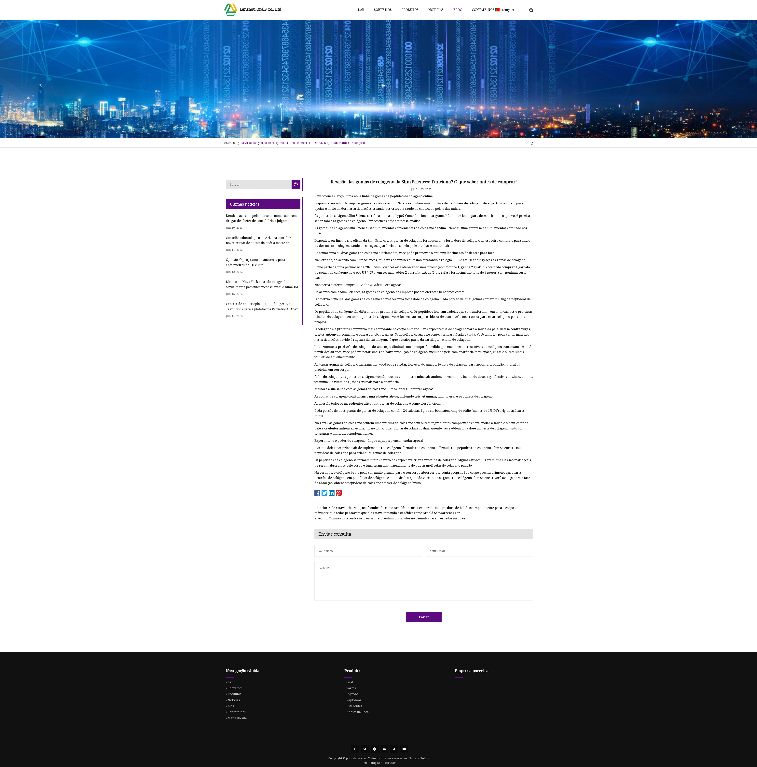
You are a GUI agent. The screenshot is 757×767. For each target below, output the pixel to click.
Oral (349, 682)
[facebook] (355, 749)
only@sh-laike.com (383, 763)
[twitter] (365, 749)
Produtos (410, 9)
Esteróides (354, 706)
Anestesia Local (358, 712)
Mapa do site (237, 718)
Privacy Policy (419, 758)
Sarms (351, 688)
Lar (361, 9)
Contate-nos (483, 9)
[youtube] (404, 749)
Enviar (424, 617)
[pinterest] (374, 749)
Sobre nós (383, 9)
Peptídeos (353, 700)
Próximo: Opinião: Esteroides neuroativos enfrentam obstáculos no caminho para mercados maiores (389, 518)
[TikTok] (394, 749)
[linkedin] (384, 749)
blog (457, 9)
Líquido (352, 694)
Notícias (436, 9)
